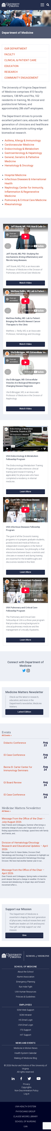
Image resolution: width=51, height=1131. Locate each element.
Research (11, 71)
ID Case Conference (14, 755)
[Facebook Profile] (21, 1078)
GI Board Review (13, 782)
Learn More (25, 491)
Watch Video (25, 283)
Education (11, 66)
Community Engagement (21, 77)
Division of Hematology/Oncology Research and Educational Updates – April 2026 (25, 846)
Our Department (15, 48)
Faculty (9, 54)
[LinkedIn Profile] (13, 1078)
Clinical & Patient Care (20, 60)
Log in (26, 1093)
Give (24, 935)
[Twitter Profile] (29, 1078)
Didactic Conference (15, 742)
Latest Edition (24, 711)
